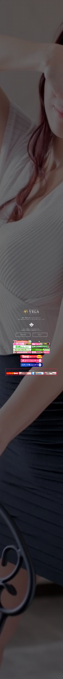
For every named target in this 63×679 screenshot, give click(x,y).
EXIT (40, 335)
